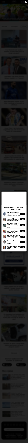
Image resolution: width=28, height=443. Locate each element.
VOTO (23, 213)
